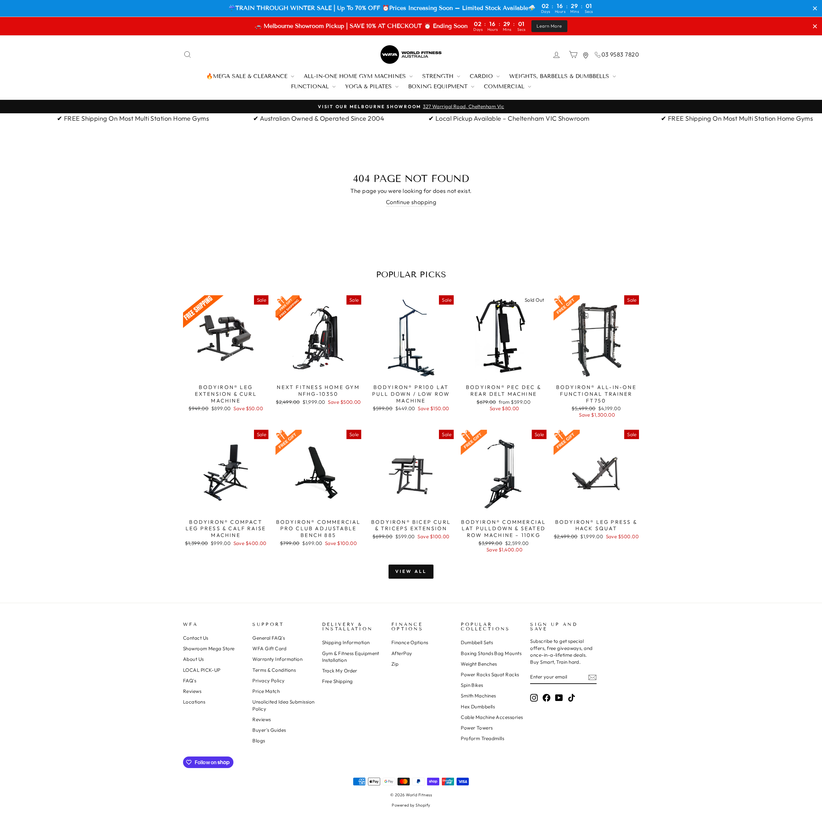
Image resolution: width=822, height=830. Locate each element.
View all (411, 571)
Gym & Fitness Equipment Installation (350, 656)
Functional (311, 86)
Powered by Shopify (411, 805)
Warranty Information (277, 659)
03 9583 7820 (620, 54)
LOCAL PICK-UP (202, 670)
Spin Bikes (472, 685)
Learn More (549, 26)
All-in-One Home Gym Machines (356, 76)
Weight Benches (479, 664)
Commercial (505, 86)
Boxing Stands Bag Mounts (491, 653)
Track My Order (339, 671)
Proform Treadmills (482, 738)
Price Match (266, 691)
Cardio (482, 76)
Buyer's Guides (269, 730)
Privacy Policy (268, 681)
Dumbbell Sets (477, 642)
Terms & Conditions (274, 670)
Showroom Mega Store (209, 648)
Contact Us (195, 638)
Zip (394, 664)
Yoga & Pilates (369, 86)
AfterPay (401, 653)
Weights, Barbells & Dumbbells (560, 76)
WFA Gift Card (269, 648)
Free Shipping (337, 681)
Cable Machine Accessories (492, 717)
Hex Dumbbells (478, 707)
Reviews (192, 691)
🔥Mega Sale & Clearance (247, 76)
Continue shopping (411, 202)
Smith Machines (478, 696)
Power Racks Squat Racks (490, 674)
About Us (193, 659)
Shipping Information (346, 642)
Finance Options (409, 642)
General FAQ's (268, 638)
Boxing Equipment (438, 86)
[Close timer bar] (815, 8)
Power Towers (477, 728)
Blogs (258, 741)
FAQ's (189, 681)
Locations (194, 702)
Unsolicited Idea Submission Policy (283, 705)
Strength (438, 76)
